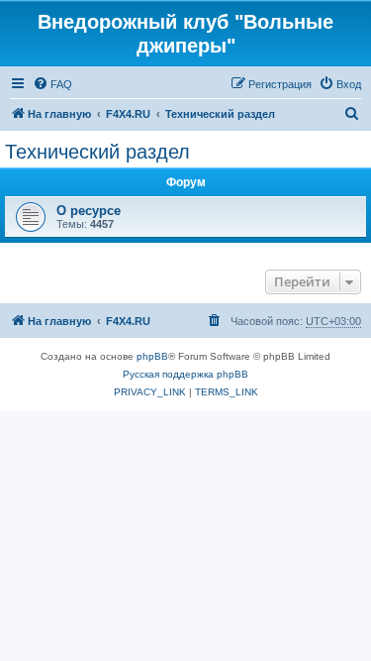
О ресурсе (88, 210)
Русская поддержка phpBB (185, 374)
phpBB (152, 356)
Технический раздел (97, 152)
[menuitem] (52, 84)
